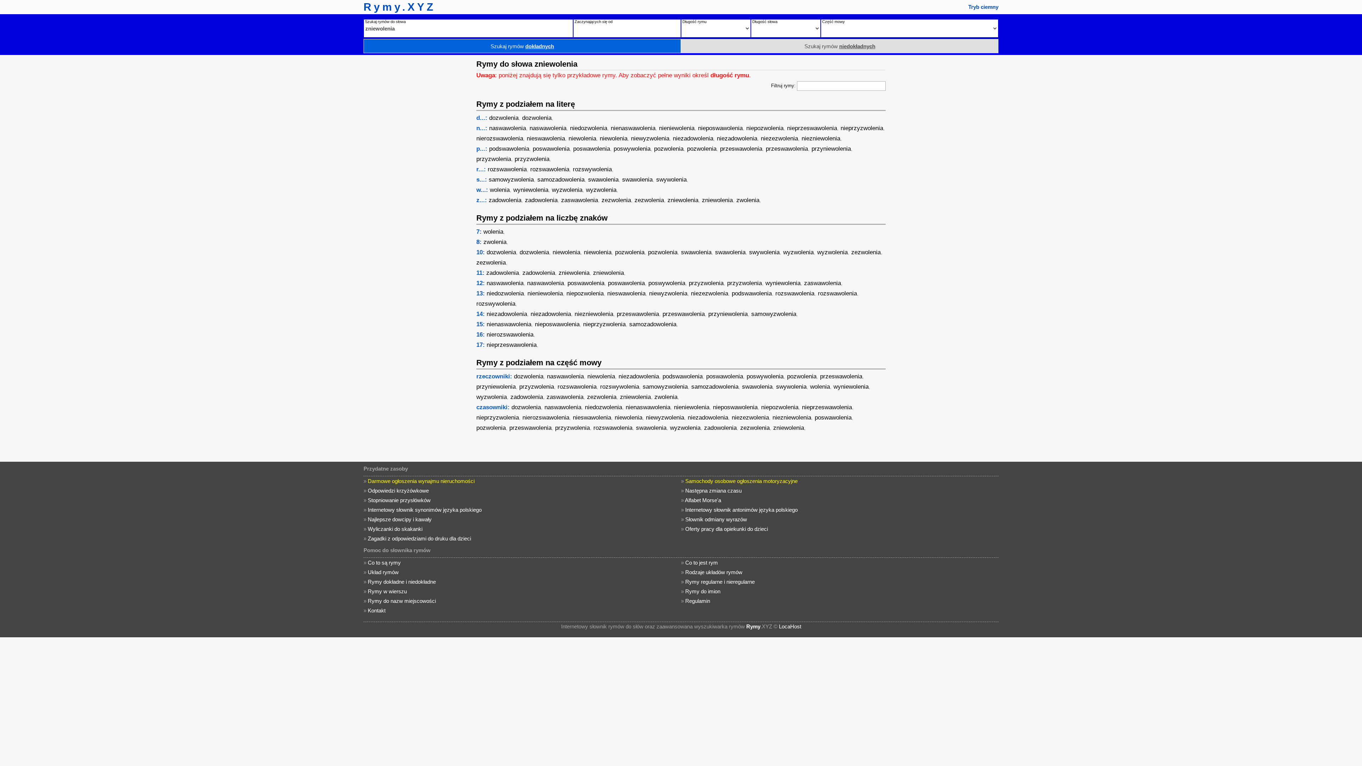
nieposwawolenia (720, 128)
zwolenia (747, 200)
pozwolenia (668, 148)
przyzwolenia (493, 159)
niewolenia (582, 138)
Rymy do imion (702, 591)
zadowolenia (505, 200)
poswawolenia (551, 148)
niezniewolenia (821, 138)
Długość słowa (764, 22)
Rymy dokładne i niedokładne (402, 582)
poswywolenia (632, 148)
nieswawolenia (546, 138)
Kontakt (377, 610)
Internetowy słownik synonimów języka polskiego (425, 510)
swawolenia (603, 179)
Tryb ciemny (983, 7)
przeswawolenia (741, 148)
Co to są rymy (384, 563)
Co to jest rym (701, 563)
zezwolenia (616, 200)
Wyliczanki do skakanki (395, 529)
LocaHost (790, 626)
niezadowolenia (693, 138)
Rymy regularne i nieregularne (720, 582)
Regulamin (697, 601)
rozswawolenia (507, 169)
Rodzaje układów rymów (713, 572)
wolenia (500, 190)
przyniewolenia (831, 148)
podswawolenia (509, 148)
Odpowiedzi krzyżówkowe (398, 491)
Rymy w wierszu (387, 591)
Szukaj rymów (522, 46)
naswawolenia (507, 128)
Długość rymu (694, 22)
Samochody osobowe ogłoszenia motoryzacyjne (741, 481)
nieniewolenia (676, 128)
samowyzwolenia (511, 179)
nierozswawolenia (499, 138)
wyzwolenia (567, 190)
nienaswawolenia (633, 128)
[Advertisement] (417, 161)
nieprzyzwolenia (862, 128)
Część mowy (833, 22)
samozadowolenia (561, 179)
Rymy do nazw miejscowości (402, 601)
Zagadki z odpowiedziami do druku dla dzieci (419, 538)
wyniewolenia (530, 190)
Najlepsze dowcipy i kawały (400, 519)
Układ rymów (383, 572)
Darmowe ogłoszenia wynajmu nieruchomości (421, 481)
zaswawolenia (579, 200)
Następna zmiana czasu (713, 491)
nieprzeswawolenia (812, 128)
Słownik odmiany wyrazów (716, 519)
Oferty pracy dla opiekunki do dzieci (726, 529)
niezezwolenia (779, 138)
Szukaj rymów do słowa (385, 22)
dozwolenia (504, 118)
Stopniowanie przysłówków (399, 500)
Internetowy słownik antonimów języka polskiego (741, 510)
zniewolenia (683, 200)
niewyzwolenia (650, 138)
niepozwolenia (765, 128)
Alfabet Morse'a (703, 500)
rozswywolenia (592, 169)
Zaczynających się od (594, 22)
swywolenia (671, 179)
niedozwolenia (588, 128)
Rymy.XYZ (400, 7)
